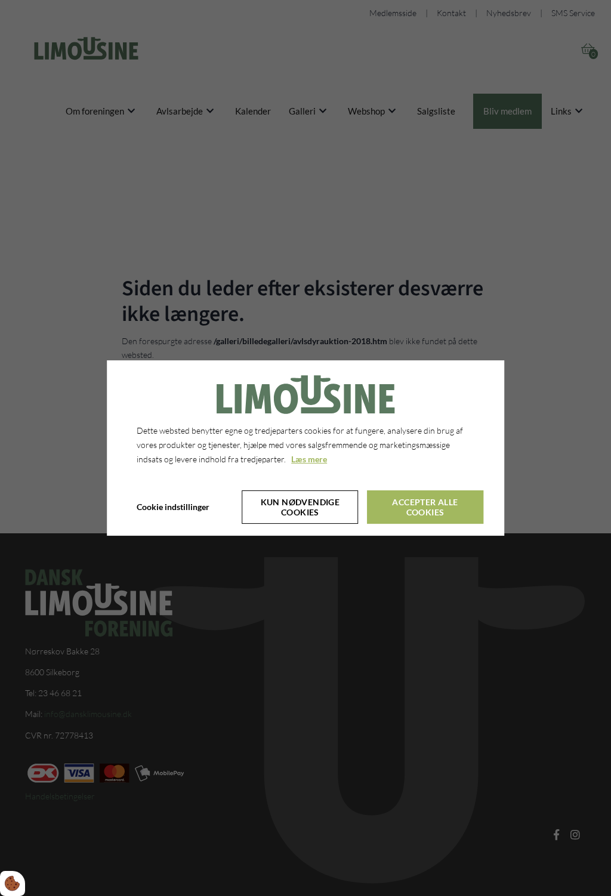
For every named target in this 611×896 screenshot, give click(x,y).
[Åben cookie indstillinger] (12, 883)
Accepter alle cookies (425, 507)
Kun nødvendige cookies (300, 507)
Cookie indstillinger (173, 507)
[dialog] (305, 448)
